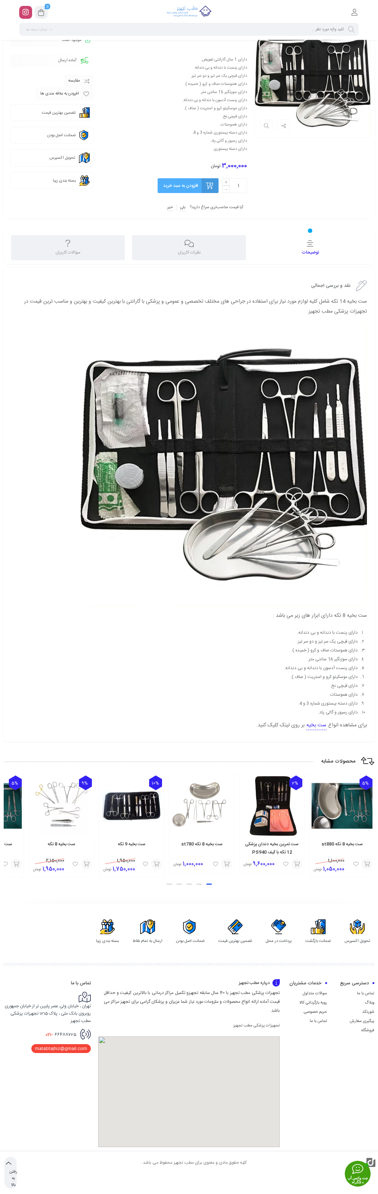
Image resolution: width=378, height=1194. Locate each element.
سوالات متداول (315, 993)
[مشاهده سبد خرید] (41, 14)
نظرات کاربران (189, 252)
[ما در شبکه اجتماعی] (25, 12)
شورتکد (368, 1012)
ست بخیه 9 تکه (131, 844)
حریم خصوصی (315, 1012)
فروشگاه (367, 1030)
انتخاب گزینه (296, 864)
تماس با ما (365, 993)
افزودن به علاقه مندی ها (59, 93)
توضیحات (310, 252)
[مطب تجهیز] (189, 12)
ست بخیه (316, 725)
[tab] (310, 247)
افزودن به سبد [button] (366, 864)
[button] (209, 884)
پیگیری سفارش (362, 1021)
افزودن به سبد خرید (180, 185)
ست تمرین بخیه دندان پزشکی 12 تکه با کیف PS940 (272, 848)
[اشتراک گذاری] (283, 126)
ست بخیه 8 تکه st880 (342, 844)
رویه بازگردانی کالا (313, 1002)
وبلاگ (369, 1002)
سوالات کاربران (67, 252)
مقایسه (74, 81)
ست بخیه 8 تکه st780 (202, 844)
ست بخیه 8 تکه (61, 844)
